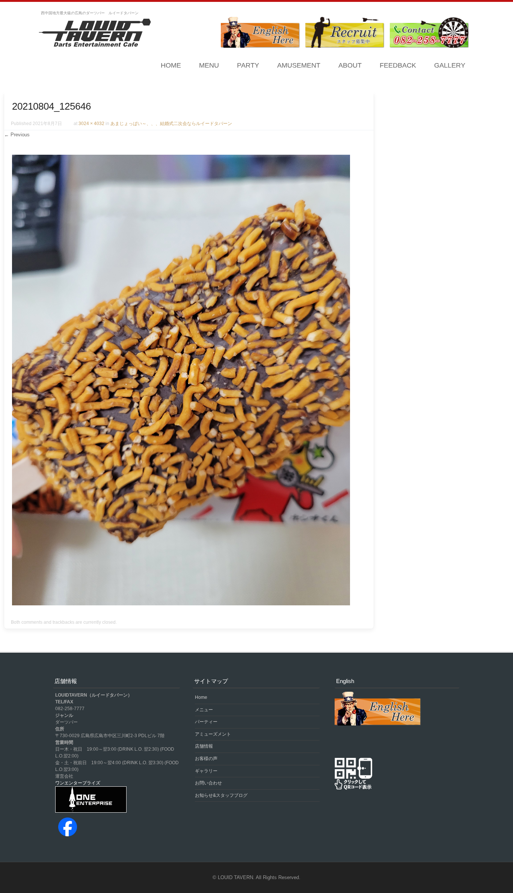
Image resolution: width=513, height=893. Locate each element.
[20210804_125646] (181, 603)
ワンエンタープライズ (77, 783)
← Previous (17, 134)
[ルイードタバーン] (95, 33)
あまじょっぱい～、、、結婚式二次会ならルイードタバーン (171, 123)
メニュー (204, 709)
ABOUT (350, 65)
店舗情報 (204, 746)
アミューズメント (213, 734)
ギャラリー (206, 771)
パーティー (206, 721)
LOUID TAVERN (235, 877)
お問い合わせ (208, 783)
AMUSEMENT (298, 65)
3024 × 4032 (91, 123)
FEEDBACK (398, 65)
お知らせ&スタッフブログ (221, 795)
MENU (209, 65)
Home (171, 65)
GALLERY (449, 65)
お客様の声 (206, 758)
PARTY (248, 65)
